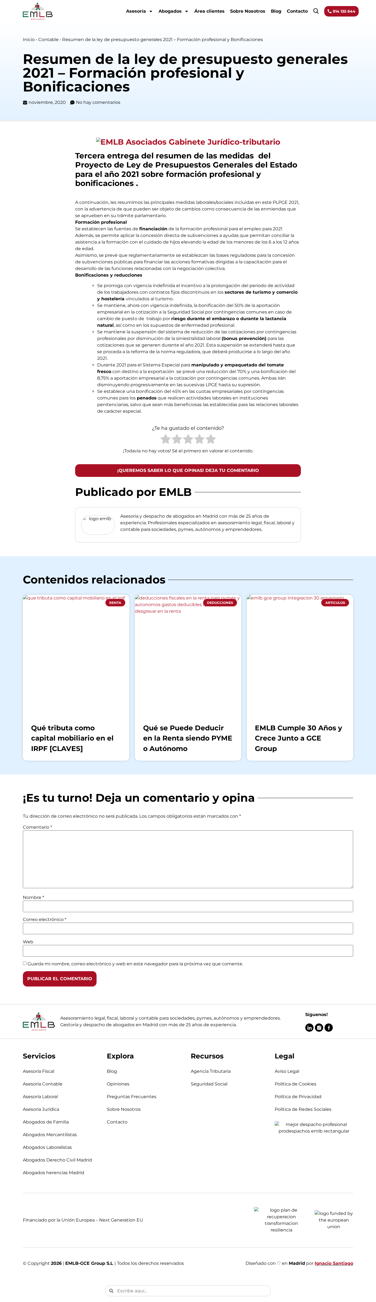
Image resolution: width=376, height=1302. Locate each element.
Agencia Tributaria (211, 1071)
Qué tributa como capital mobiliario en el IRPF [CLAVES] (72, 738)
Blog (276, 11)
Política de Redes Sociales (303, 1109)
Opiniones (118, 1084)
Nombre (33, 897)
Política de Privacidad (298, 1096)
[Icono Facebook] (329, 1027)
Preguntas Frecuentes (131, 1096)
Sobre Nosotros (247, 11)
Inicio (29, 39)
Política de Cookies (295, 1084)
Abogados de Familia (46, 1122)
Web (28, 942)
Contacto (297, 11)
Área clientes (209, 11)
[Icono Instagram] (319, 1027)
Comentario (37, 827)
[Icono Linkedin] (309, 1027)
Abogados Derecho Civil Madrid (57, 1160)
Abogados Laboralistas (47, 1147)
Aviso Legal (287, 1071)
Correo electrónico (44, 919)
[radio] (165, 440)
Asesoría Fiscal (38, 1071)
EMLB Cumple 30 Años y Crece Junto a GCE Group (298, 738)
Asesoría (136, 11)
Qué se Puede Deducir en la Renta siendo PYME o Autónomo (187, 738)
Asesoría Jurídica (41, 1109)
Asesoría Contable (42, 1084)
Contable (48, 39)
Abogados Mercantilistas (50, 1134)
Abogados (170, 11)
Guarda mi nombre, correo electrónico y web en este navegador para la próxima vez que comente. (135, 964)
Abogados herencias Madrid (53, 1172)
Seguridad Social (209, 1084)
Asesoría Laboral (40, 1096)
